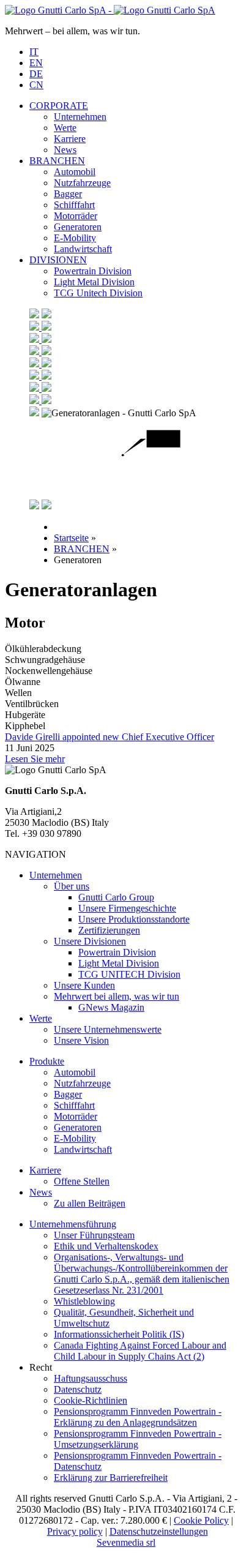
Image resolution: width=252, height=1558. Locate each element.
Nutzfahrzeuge (82, 183)
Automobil (74, 172)
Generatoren (78, 227)
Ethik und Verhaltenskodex (106, 1246)
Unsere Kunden (84, 985)
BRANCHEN (57, 160)
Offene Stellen (81, 1181)
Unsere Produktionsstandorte (134, 919)
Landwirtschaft (83, 249)
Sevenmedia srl (126, 1542)
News (65, 149)
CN (36, 85)
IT (34, 52)
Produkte (46, 1061)
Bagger (68, 194)
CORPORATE (58, 105)
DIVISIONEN (58, 260)
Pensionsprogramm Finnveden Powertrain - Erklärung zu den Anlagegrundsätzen (137, 1417)
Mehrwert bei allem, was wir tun (116, 996)
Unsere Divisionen (90, 941)
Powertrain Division (93, 271)
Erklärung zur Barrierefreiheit (111, 1477)
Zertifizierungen (109, 930)
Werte (65, 127)
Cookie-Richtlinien (90, 1400)
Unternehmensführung (72, 1224)
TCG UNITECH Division (129, 974)
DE (36, 74)
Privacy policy (75, 1531)
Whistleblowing (84, 1301)
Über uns (71, 886)
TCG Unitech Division (98, 293)
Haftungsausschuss (90, 1378)
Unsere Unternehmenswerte (107, 1029)
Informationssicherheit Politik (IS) (119, 1334)
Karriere (70, 138)
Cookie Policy (201, 1520)
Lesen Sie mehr (35, 759)
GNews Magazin (111, 1007)
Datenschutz (78, 1389)
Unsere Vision (81, 1040)
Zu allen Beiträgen (89, 1203)
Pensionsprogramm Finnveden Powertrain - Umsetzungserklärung (137, 1439)
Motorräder (75, 216)
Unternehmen (80, 116)
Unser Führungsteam (94, 1235)
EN (36, 63)
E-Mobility (75, 238)
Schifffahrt (74, 205)
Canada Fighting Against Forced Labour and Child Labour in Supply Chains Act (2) (140, 1350)
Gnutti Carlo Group (116, 897)
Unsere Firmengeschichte (127, 908)
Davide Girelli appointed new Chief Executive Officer (109, 737)
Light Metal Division (94, 282)
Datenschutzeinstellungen (158, 1531)
